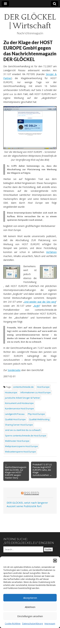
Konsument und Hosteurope (19, 403)
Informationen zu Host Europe (35, 392)
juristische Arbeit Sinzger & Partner (22, 397)
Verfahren (51, 252)
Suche (48, 549)
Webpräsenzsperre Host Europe (21, 446)
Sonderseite (14, 370)
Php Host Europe (36, 414)
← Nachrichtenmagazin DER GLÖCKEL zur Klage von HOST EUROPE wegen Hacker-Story (15, 471)
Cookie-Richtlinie (12, 623)
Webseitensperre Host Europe (20, 451)
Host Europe (43, 387)
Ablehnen (30, 607)
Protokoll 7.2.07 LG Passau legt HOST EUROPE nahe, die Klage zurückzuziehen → (42, 470)
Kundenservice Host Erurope (19, 408)
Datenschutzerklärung (32, 623)
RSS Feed (31, 493)
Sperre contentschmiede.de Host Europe (25, 435)
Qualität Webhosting (39, 419)
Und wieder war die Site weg (40, 301)
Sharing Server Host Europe (19, 424)
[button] (55, 560)
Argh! (37, 305)
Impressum (49, 623)
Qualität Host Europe (15, 419)
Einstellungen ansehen (30, 616)
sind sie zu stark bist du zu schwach (23, 430)
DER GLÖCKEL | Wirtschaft (30, 21)
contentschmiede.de (23, 387)
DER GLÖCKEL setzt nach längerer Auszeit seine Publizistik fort (27, 504)
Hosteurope (11, 392)
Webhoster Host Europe (17, 441)
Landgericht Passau (14, 414)
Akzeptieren (30, 597)
